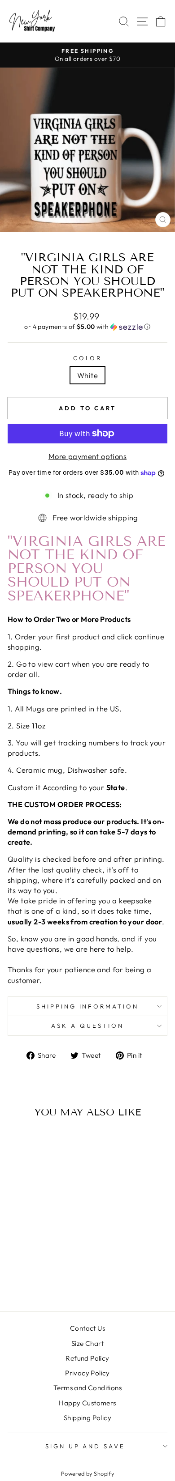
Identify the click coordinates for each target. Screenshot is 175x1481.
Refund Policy (87, 1358)
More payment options (87, 456)
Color (87, 358)
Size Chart (87, 1343)
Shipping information (87, 1006)
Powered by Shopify (87, 1473)
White (87, 375)
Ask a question (87, 1025)
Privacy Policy (87, 1373)
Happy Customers (87, 1403)
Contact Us (87, 1328)
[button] (87, 327)
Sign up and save (85, 1446)
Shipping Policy (87, 1417)
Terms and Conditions (87, 1387)
